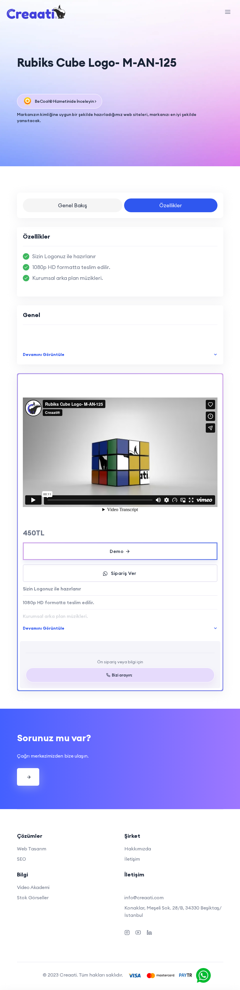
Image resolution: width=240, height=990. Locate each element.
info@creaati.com (144, 897)
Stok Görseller (33, 897)
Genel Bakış (72, 205)
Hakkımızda (137, 849)
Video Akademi (33, 887)
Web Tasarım (31, 849)
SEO (21, 859)
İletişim (132, 859)
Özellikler (170, 205)
